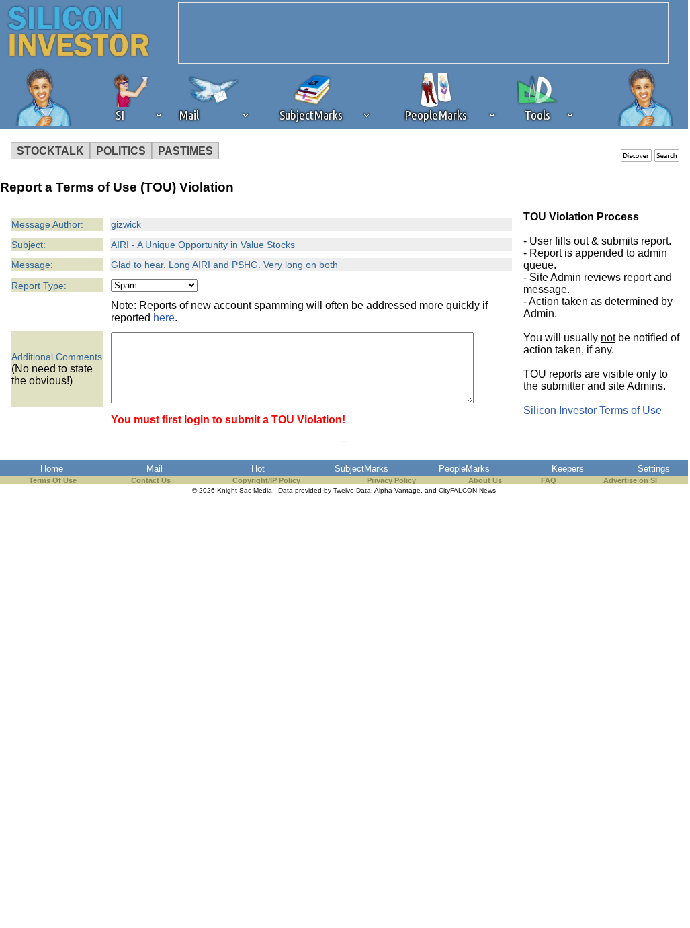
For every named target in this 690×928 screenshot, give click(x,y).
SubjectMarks (361, 469)
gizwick (126, 224)
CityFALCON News (467, 490)
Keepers (568, 469)
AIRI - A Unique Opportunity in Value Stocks (203, 244)
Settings (654, 469)
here (164, 317)
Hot (258, 469)
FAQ (548, 480)
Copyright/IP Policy (266, 480)
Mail (154, 469)
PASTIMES (185, 151)
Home (51, 469)
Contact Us (151, 480)
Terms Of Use (53, 480)
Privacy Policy (391, 480)
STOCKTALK (50, 151)
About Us (485, 480)
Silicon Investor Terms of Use (592, 410)
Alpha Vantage (397, 490)
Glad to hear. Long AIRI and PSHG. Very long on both (224, 264)
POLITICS (121, 151)
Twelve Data (352, 490)
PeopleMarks (464, 469)
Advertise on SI (630, 480)
